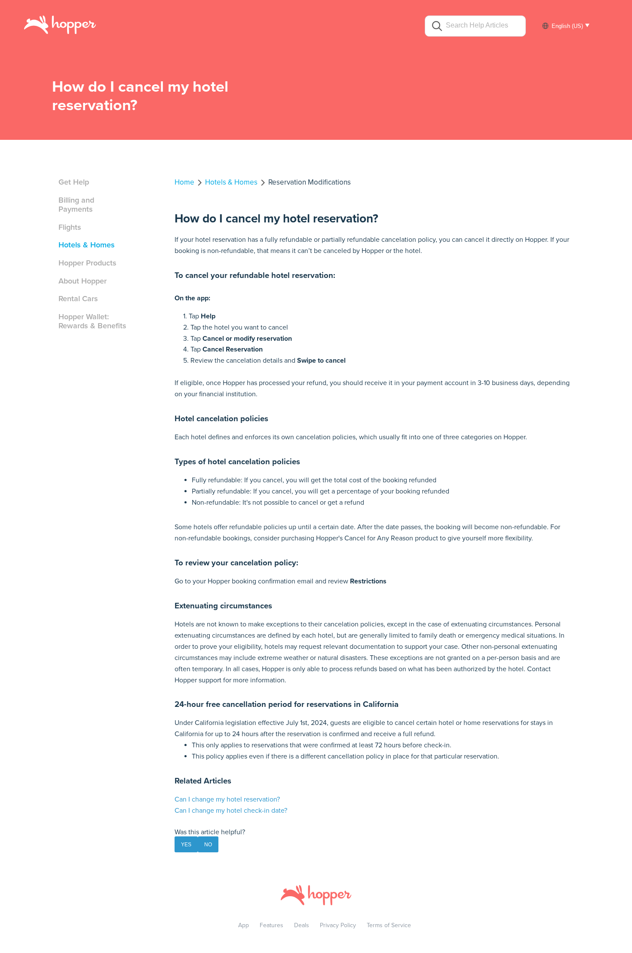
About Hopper (82, 281)
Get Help (73, 182)
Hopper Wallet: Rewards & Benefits (92, 321)
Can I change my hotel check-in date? (231, 810)
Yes (186, 845)
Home (184, 182)
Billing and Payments (76, 204)
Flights (69, 227)
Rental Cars (78, 298)
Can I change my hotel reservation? (227, 799)
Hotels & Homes (86, 245)
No (208, 845)
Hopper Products (87, 263)
